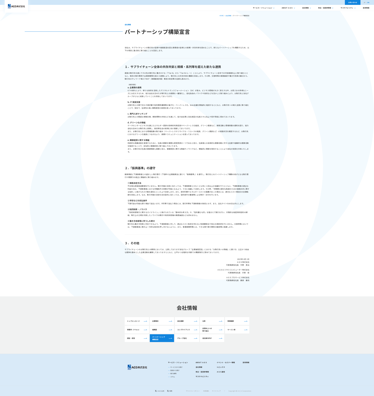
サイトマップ (216, 391)
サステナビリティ (347, 8)
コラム (172, 377)
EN (368, 2)
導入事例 (173, 373)
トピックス (221, 367)
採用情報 (366, 8)
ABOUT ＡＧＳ (287, 8)
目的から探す (174, 370)
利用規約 (206, 391)
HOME (222, 16)
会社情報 (305, 8)
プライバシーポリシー (193, 391)
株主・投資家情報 (324, 8)
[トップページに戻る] (137, 367)
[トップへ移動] (16, 6)
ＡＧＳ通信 (221, 372)
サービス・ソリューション (262, 8)
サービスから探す (176, 367)
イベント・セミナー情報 (226, 362)
